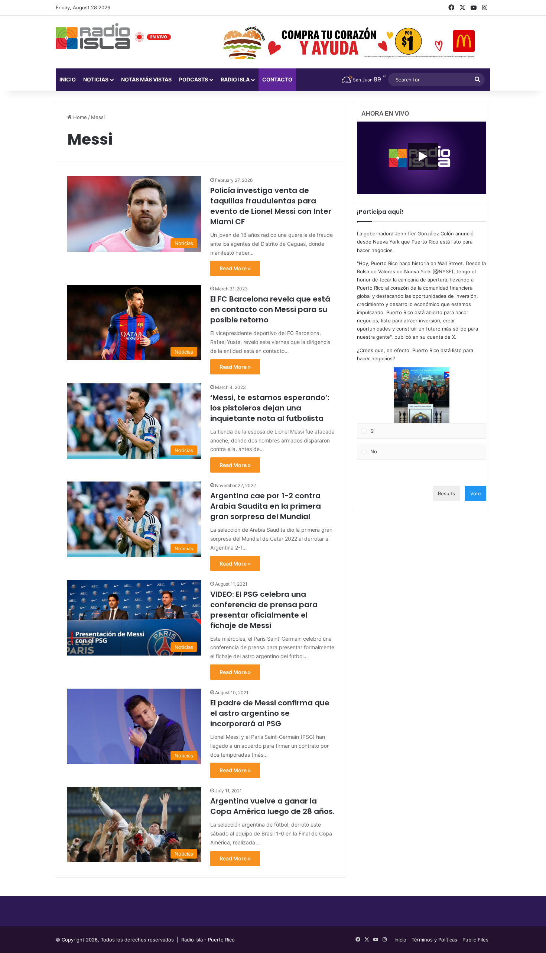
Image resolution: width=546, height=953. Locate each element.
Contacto (277, 79)
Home (79, 117)
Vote (475, 493)
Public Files (475, 940)
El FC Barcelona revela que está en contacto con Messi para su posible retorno (270, 309)
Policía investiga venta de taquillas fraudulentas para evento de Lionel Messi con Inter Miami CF (270, 206)
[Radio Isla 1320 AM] (93, 36)
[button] (421, 395)
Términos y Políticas (434, 940)
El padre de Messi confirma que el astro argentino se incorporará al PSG (269, 713)
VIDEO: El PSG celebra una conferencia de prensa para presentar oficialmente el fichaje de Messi (264, 610)
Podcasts (193, 79)
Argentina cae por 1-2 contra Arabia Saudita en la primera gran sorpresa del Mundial (265, 506)
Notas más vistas (146, 79)
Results (446, 493)
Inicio (67, 79)
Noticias (95, 79)
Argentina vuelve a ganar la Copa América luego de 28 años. (272, 806)
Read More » (235, 268)
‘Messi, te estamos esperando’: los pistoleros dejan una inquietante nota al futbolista (269, 408)
